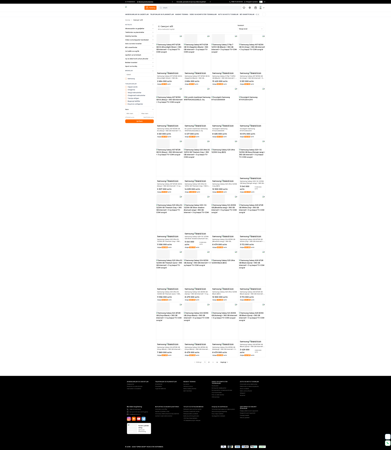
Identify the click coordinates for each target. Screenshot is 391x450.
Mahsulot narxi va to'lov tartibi (192, 409)
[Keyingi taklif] (210, 1)
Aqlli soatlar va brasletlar (134, 388)
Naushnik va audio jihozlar (134, 386)
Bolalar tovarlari (131, 62)
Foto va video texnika (218, 394)
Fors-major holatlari (217, 413)
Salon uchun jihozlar (246, 391)
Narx (127, 109)
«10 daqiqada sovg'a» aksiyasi (191, 420)
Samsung (131, 79)
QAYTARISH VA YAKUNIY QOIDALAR (248, 407)
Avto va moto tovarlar (133, 44)
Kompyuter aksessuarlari (219, 388)
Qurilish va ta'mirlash (133, 55)
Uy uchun (186, 384)
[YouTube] (139, 419)
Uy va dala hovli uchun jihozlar (136, 59)
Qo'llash (139, 121)
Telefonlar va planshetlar (134, 32)
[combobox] (251, 29)
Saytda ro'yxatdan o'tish (162, 411)
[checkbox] (126, 78)
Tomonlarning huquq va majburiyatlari (223, 409)
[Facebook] (134, 419)
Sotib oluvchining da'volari (191, 416)
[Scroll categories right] (258, 14)
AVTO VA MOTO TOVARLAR (228, 14)
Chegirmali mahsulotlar (136, 95)
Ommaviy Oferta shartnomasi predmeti (167, 413)
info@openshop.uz (135, 414)
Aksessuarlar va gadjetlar (134, 28)
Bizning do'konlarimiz (146, 2)
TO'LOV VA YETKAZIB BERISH (193, 406)
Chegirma (131, 90)
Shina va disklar (244, 388)
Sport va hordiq (131, 66)
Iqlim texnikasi (187, 391)
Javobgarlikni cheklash (218, 416)
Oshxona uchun (188, 386)
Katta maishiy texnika (189, 388)
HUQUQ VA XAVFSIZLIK (220, 406)
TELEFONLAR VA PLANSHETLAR (162, 14)
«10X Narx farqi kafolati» (190, 418)
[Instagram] (129, 419)
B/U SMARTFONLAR (247, 14)
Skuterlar (242, 395)
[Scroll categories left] (126, 14)
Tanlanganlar (131, 84)
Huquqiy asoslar (244, 415)
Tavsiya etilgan (133, 98)
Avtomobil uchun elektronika (248, 384)
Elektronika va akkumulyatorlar (249, 386)
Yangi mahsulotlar (134, 93)
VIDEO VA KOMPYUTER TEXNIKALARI (203, 14)
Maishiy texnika (131, 36)
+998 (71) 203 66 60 (135, 409)
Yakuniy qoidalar (245, 417)
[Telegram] (144, 419)
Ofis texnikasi (215, 397)
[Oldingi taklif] (172, 1)
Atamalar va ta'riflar (161, 409)
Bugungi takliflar (134, 101)
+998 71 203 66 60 (237, 2)
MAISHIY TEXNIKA (181, 14)
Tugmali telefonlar (160, 388)
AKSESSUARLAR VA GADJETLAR (137, 14)
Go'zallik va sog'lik (132, 51)
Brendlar (129, 70)
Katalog (128, 24)
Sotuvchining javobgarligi (219, 411)
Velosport (242, 393)
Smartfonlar (158, 384)
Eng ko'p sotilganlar (135, 104)
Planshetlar (158, 386)
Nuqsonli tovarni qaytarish (247, 413)
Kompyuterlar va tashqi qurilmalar (222, 390)
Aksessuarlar (130, 384)
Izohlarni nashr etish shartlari (163, 416)
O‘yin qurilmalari (217, 392)
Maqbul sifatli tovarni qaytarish (249, 411)
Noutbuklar (215, 385)
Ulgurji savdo (133, 87)
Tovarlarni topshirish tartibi (191, 411)
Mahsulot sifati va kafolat (190, 413)
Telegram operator (252, 2)
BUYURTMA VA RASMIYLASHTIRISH (167, 406)
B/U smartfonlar (131, 47)
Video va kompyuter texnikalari (137, 40)
